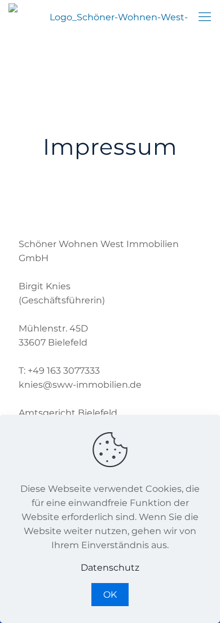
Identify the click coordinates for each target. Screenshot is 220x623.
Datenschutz (110, 567)
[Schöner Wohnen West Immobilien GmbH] (114, 17)
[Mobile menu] (204, 16)
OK (110, 594)
